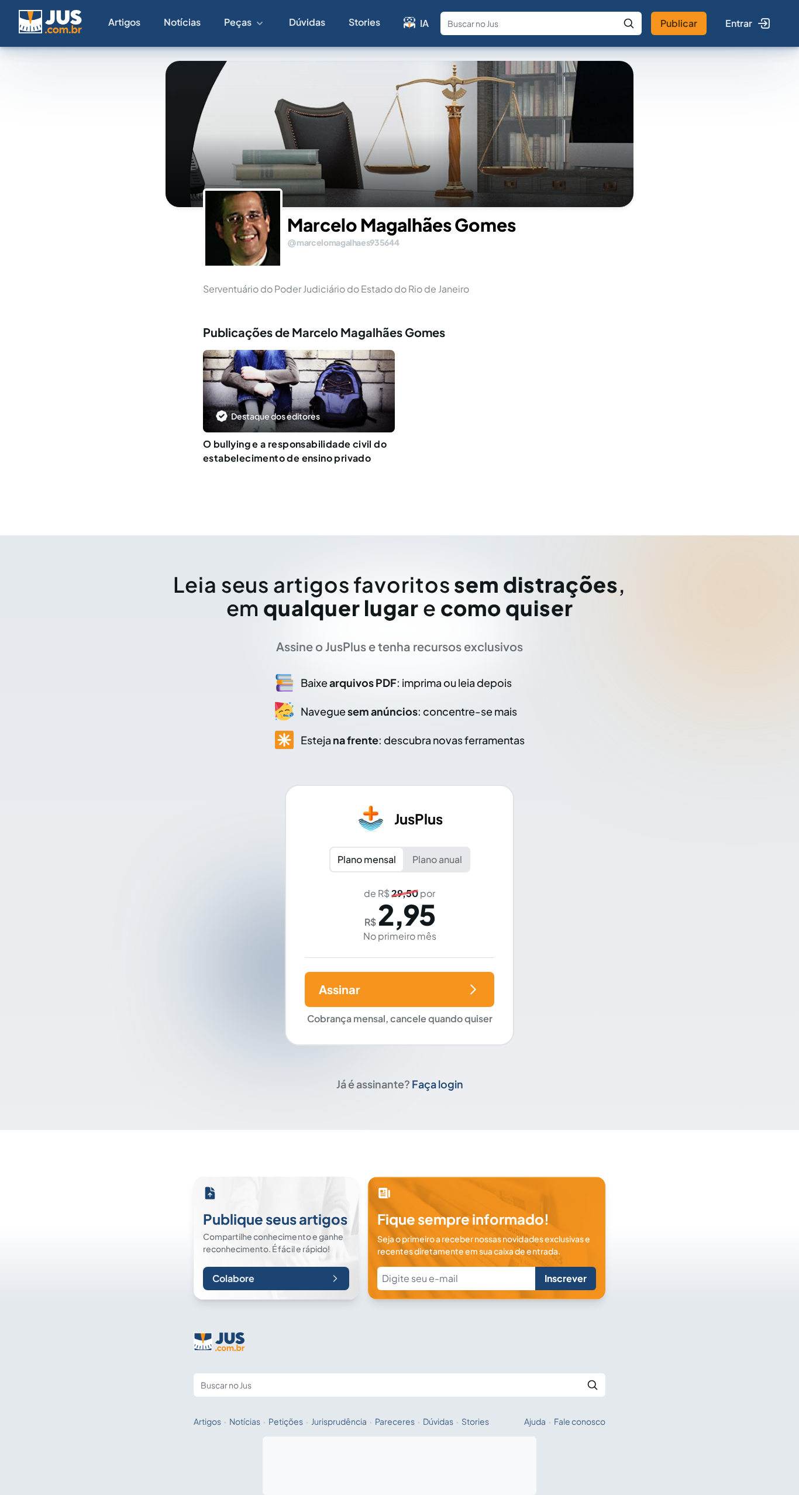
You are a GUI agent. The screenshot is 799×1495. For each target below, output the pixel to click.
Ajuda (535, 1421)
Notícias (182, 22)
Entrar (738, 23)
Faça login (437, 1084)
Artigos (124, 22)
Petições (285, 1421)
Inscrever (566, 1278)
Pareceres (395, 1421)
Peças (238, 22)
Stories (364, 22)
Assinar (339, 989)
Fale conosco (579, 1421)
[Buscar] (629, 23)
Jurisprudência (339, 1421)
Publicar (678, 23)
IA (424, 23)
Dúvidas (307, 22)
